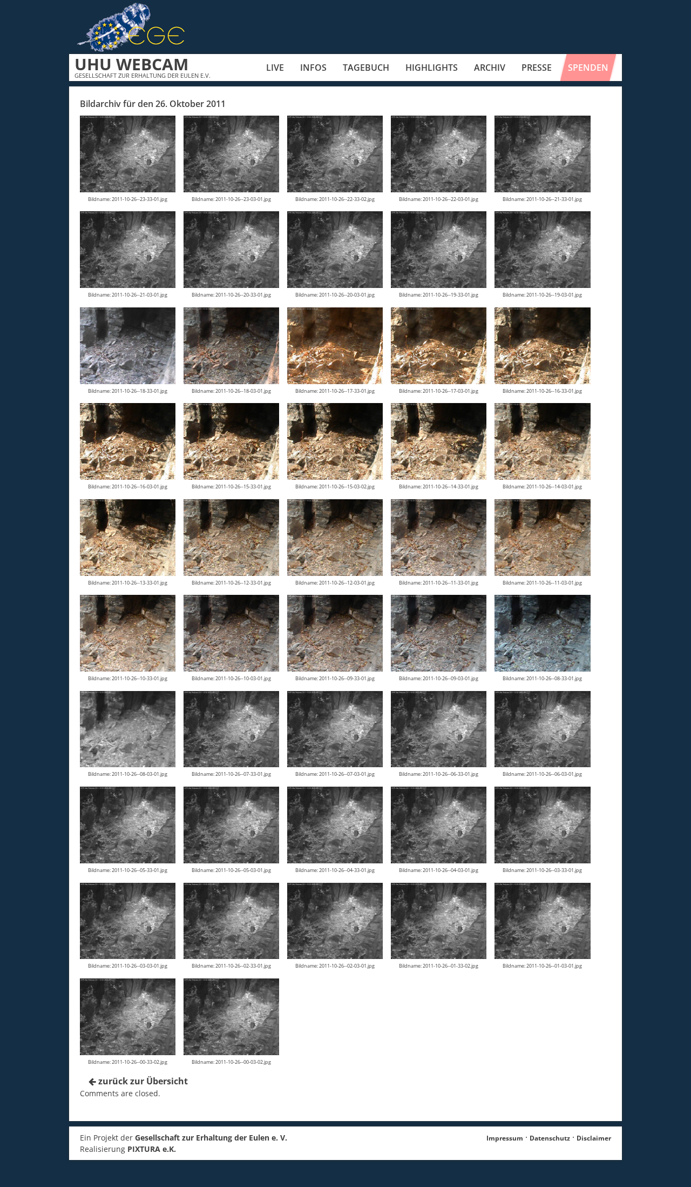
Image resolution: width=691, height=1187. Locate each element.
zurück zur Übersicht (142, 1081)
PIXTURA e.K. (151, 1149)
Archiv (489, 67)
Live (275, 67)
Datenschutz (550, 1138)
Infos (313, 67)
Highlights (431, 67)
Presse (536, 67)
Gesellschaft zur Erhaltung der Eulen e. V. (211, 1137)
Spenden (588, 67)
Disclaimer (594, 1138)
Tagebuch (366, 67)
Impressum (504, 1138)
